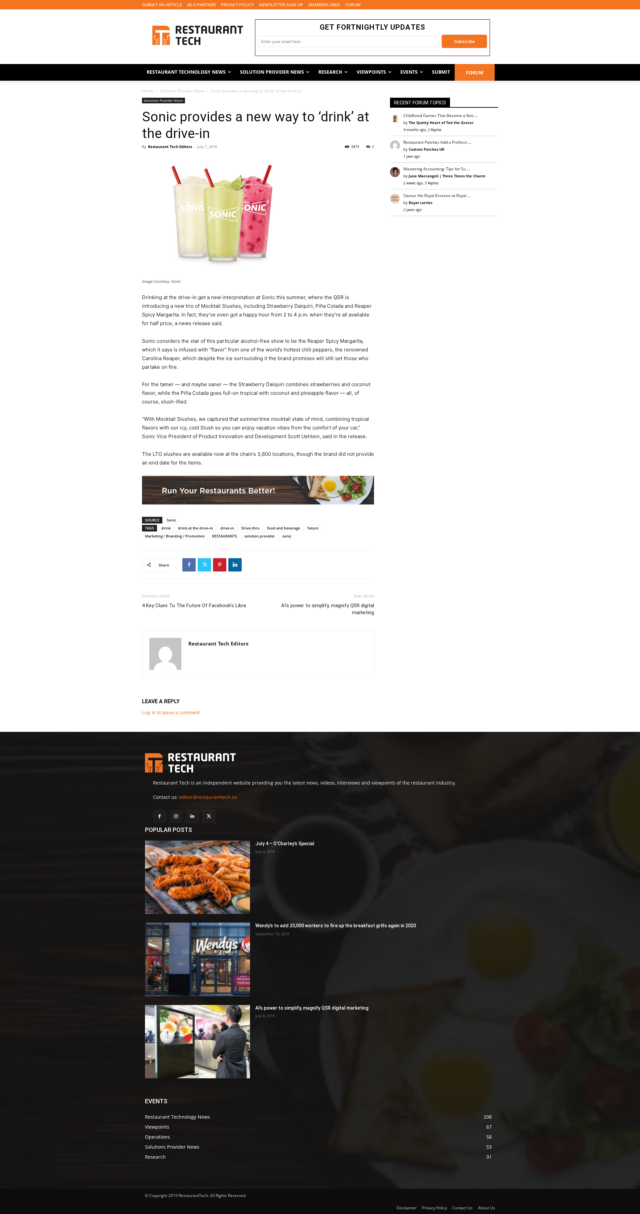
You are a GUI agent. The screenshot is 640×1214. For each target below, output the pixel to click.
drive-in (227, 527)
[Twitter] (204, 564)
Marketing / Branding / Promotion (175, 535)
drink (166, 527)
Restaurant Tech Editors (170, 146)
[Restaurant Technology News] (197, 35)
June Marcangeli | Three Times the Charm (447, 175)
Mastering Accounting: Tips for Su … (436, 169)
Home (147, 91)
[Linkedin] (235, 564)
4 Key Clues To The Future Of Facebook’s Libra (194, 605)
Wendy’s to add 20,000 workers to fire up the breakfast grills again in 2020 (335, 925)
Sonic (171, 519)
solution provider (259, 535)
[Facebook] (189, 564)
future (312, 527)
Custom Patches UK (426, 149)
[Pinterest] (219, 564)
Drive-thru (250, 527)
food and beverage (283, 527)
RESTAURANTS (224, 535)
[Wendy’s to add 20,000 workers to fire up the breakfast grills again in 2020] (197, 959)
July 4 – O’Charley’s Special (284, 843)
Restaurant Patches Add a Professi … (437, 142)
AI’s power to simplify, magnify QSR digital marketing (327, 609)
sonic (286, 535)
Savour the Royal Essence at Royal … (436, 195)
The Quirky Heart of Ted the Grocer (441, 122)
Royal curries (420, 202)
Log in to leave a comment (171, 712)
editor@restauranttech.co (208, 797)
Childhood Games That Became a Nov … (440, 115)
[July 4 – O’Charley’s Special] (197, 877)
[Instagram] (175, 816)
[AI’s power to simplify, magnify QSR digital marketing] (197, 1042)
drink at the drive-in (195, 527)
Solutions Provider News (182, 91)
